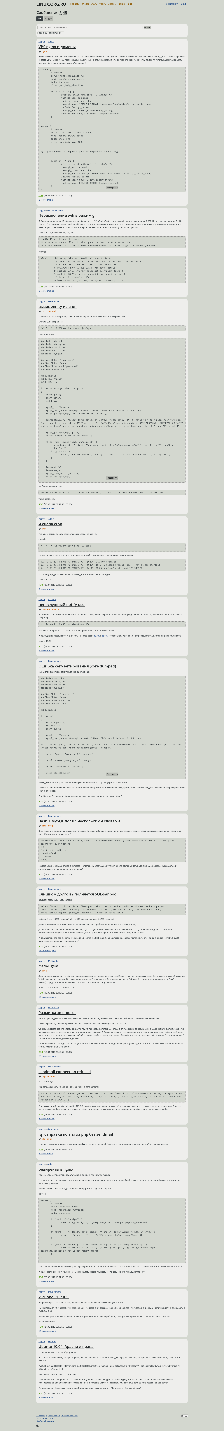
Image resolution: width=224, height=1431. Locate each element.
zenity (55, 311)
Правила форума (53, 1416)
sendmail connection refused (64, 1071)
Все (39, 18)
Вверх (184, 1416)
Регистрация (171, 4)
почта (49, 1139)
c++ (44, 311)
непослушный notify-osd (61, 604)
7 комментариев (46, 508)
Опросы (112, 4)
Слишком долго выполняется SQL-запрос (77, 894)
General (52, 599)
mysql (50, 826)
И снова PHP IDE (53, 1296)
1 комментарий (46, 200)
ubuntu (55, 609)
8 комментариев (46, 1281)
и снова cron (50, 523)
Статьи (94, 4)
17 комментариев (47, 950)
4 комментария (46, 1154)
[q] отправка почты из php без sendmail (75, 1134)
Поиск (129, 4)
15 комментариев (47, 997)
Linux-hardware (55, 210)
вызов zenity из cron (57, 306)
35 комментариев (47, 1056)
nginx (44, 51)
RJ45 (63, 12)
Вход (183, 4)
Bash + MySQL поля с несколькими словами (79, 820)
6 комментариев (46, 650)
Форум (102, 4)
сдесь (97, 636)
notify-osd (46, 609)
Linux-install (53, 1007)
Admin (51, 42)
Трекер (121, 4)
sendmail (51, 1076)
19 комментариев (47, 1331)
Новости (74, 4)
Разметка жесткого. (57, 1012)
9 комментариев (46, 589)
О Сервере (40, 1416)
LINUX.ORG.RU (51, 4)
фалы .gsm (48, 965)
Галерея (84, 4)
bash (44, 826)
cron (49, 311)
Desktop (52, 1341)
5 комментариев (46, 291)
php (44, 1076)
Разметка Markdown (69, 1416)
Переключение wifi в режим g (66, 215)
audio (44, 971)
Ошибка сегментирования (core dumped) (77, 666)
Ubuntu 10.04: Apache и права (66, 1346)
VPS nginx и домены (57, 46)
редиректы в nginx (55, 1169)
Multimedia (53, 961)
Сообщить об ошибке (44, 1418)
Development (54, 301)
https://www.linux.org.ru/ (45, 1421)
